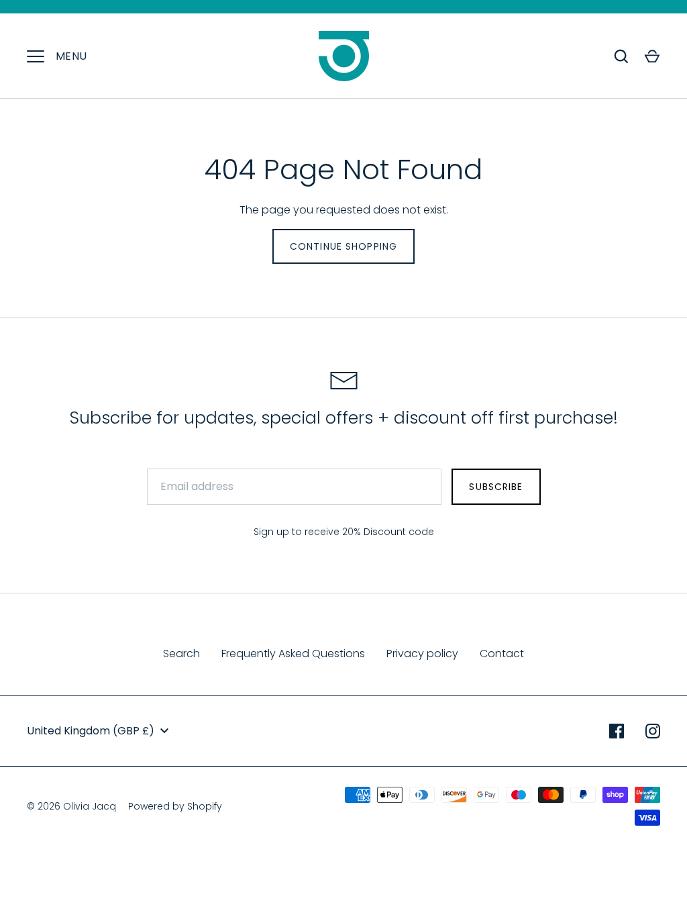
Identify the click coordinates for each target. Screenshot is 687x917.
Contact (502, 653)
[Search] (621, 56)
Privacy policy (422, 653)
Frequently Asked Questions (293, 653)
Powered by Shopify (175, 806)
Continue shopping (343, 246)
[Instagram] (653, 731)
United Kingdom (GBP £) (90, 730)
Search (181, 653)
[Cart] (652, 56)
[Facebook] (616, 731)
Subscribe (496, 486)
